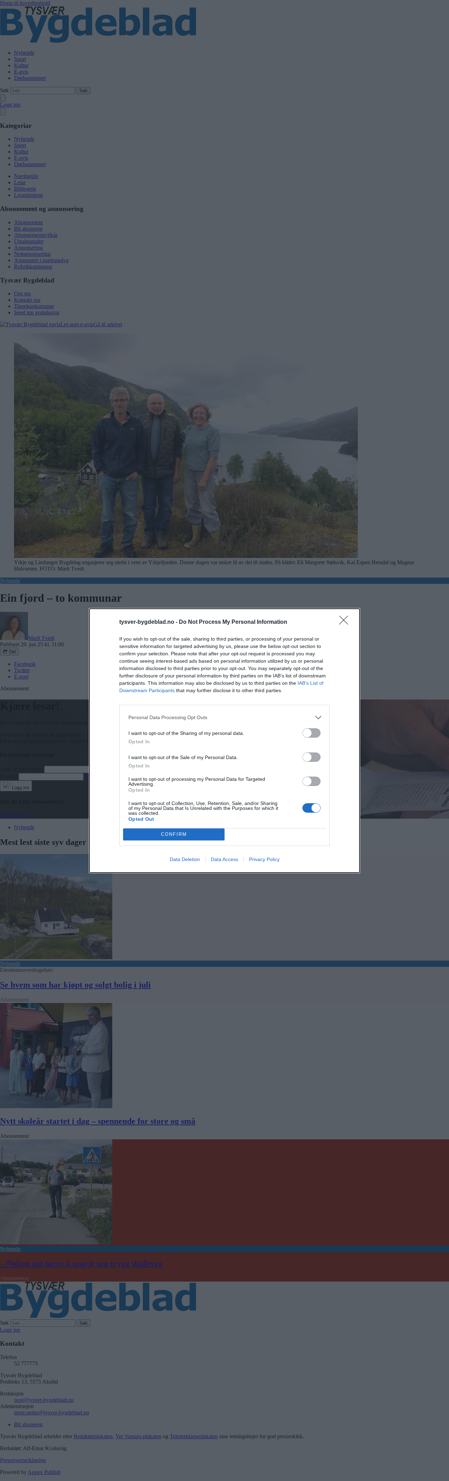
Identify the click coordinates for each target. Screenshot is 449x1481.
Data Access (224, 859)
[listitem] (224, 717)
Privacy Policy (264, 859)
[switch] (311, 733)
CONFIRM (174, 834)
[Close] (346, 622)
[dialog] (224, 741)
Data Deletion (185, 859)
